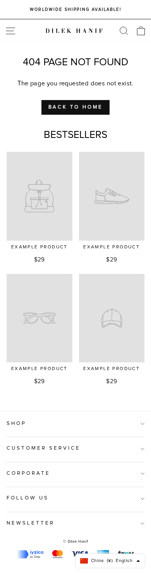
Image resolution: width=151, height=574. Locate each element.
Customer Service (44, 448)
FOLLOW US (28, 498)
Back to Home (75, 107)
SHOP (16, 423)
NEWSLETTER (31, 523)
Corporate (28, 473)
